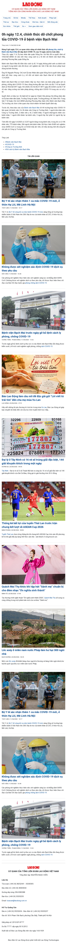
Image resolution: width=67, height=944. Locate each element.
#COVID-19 (9, 144)
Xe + (24, 26)
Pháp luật (52, 18)
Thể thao (31, 18)
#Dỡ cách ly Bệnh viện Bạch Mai (17, 149)
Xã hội (15, 18)
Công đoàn (25, 22)
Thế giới (16, 26)
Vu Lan (44, 407)
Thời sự (6, 22)
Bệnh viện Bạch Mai (32, 108)
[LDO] (33, 179)
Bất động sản (52, 22)
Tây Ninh (5, 471)
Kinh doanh (42, 18)
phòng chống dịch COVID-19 (36, 283)
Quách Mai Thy (49, 598)
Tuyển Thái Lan (7, 534)
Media (23, 18)
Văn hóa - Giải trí (38, 22)
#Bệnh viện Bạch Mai (13, 142)
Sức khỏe (6, 26)
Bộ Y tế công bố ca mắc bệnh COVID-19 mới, (26, 212)
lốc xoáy (12, 661)
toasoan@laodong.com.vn (17, 901)
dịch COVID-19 (46, 346)
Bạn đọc (15, 22)
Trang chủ (7, 18)
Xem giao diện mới (36, 26)
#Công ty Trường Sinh (13, 147)
